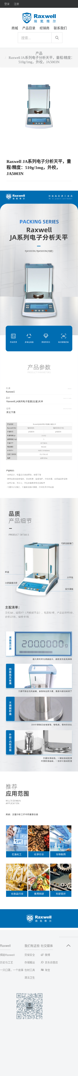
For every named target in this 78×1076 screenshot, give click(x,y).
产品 (39, 53)
